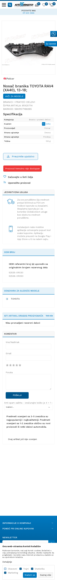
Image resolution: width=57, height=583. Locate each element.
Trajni (26, 569)
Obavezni (12, 569)
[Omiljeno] (43, 5)
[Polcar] (9, 78)
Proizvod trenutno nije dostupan (22, 168)
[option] (28, 47)
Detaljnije (7, 562)
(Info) (48, 124)
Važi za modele (14, 96)
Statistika (39, 569)
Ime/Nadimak (12, 342)
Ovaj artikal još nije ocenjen (22, 439)
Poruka (9, 372)
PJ (44, 124)
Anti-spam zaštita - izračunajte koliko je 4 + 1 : (28, 403)
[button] (10, 5)
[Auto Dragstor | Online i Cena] (23, 4)
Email (8, 353)
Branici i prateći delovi (19, 102)
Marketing (13, 573)
